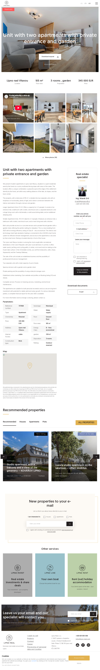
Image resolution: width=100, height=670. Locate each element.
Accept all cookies (79, 658)
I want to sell (32, 636)
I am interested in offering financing (81, 257)
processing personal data (85, 620)
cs (81, 3)
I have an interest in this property (82, 271)
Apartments (34, 422)
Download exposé (48, 56)
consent (34, 661)
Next (96, 456)
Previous (4, 456)
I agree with (83, 262)
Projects (30, 639)
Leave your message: (82, 239)
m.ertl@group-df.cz (82, 201)
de (85, 3)
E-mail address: (82, 229)
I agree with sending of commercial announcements (51, 531)
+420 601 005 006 (82, 204)
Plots (45, 422)
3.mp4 (81, 292)
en (90, 3)
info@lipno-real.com (83, 639)
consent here (15, 665)
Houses (22, 422)
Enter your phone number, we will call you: (82, 215)
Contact (30, 641)
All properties (86, 422)
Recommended (9, 422)
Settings (79, 663)
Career (30, 644)
